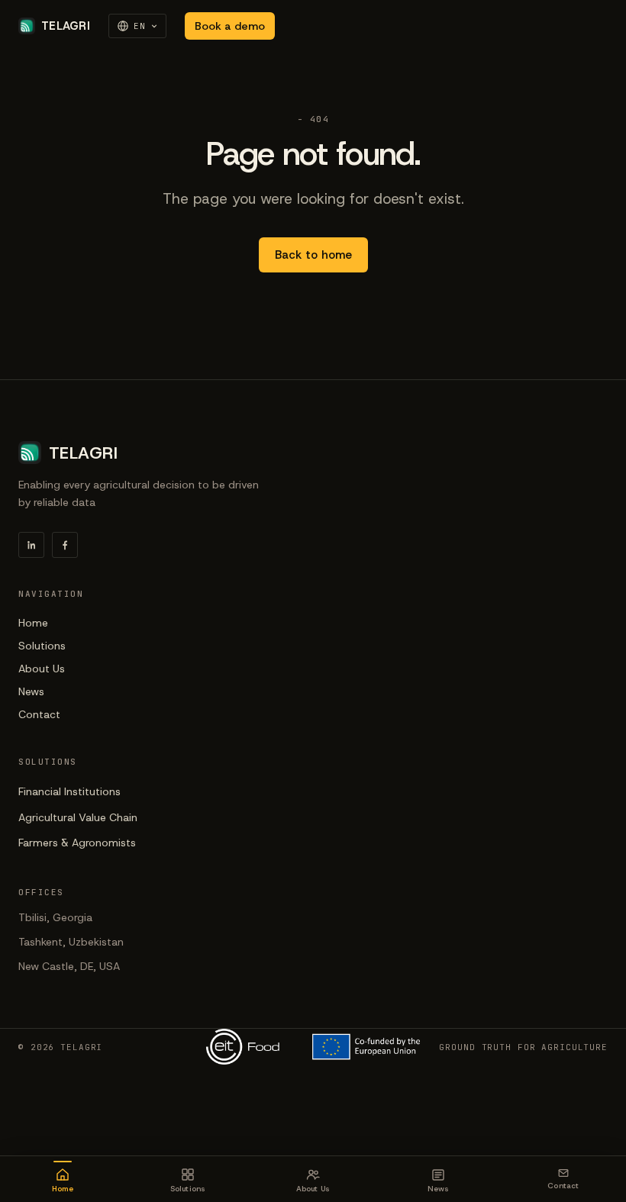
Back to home (313, 255)
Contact (39, 714)
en (140, 26)
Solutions (42, 646)
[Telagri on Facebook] (65, 545)
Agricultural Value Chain (77, 817)
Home (33, 623)
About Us (41, 668)
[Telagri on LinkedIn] (31, 545)
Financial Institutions (69, 791)
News (31, 691)
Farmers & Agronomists (77, 842)
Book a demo (230, 26)
